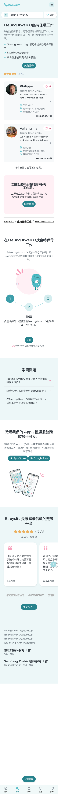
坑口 (6, 653)
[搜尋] (6, 15)
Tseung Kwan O (12, 665)
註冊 (29, 339)
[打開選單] (51, 4)
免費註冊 (29, 65)
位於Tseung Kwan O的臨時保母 (19, 642)
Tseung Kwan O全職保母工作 (18, 634)
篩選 (51, 14)
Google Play (40, 458)
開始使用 (29, 204)
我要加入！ (29, 606)
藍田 (12, 653)
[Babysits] (12, 4)
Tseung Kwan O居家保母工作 (18, 638)
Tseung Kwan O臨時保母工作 (18, 630)
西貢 (31, 665)
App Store (19, 458)
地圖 (30, 779)
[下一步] (53, 564)
